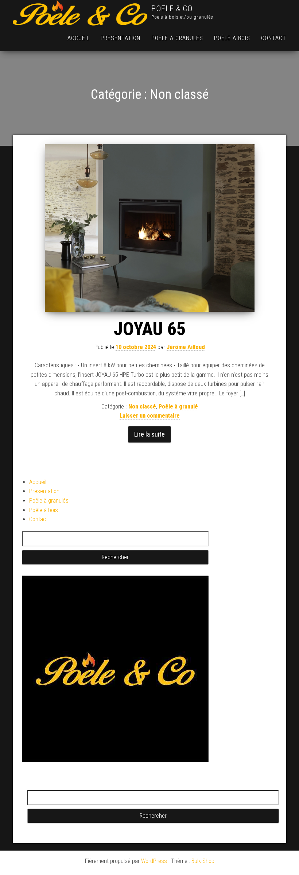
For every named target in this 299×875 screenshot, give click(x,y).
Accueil (78, 38)
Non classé (142, 406)
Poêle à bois (232, 38)
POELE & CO (172, 8)
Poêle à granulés (177, 38)
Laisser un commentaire (150, 415)
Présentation (120, 38)
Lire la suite (149, 434)
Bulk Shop (202, 860)
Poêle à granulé (178, 406)
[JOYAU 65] (149, 228)
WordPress (154, 860)
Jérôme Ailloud (186, 347)
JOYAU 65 (150, 329)
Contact (273, 38)
